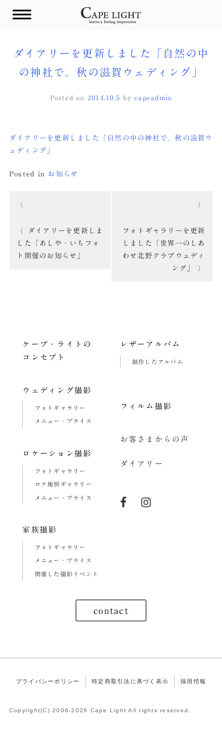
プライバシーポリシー (48, 681)
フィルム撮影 (146, 406)
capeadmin (153, 97)
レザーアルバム (150, 344)
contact (111, 610)
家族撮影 (39, 530)
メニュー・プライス (63, 421)
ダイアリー (141, 464)
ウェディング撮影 (57, 390)
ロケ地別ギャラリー (63, 484)
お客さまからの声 (155, 439)
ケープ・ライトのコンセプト (57, 351)
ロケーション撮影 (57, 453)
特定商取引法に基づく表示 (130, 681)
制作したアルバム (157, 362)
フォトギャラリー (60, 408)
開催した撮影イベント (66, 574)
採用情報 (193, 681)
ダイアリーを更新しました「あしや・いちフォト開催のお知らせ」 (60, 243)
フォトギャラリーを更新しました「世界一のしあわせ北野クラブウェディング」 (163, 249)
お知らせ (63, 173)
